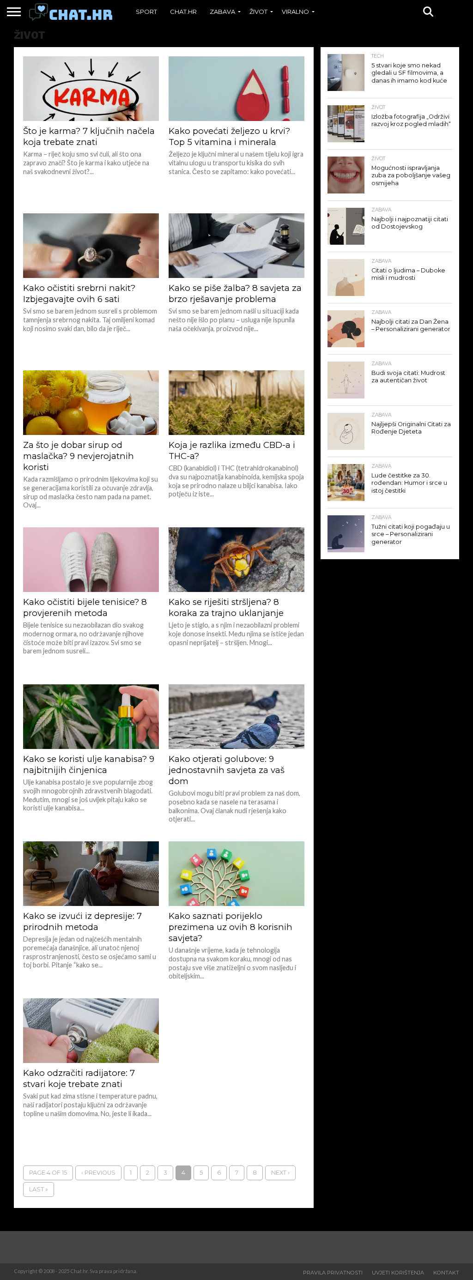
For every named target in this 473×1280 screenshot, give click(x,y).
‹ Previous (98, 1172)
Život (258, 11)
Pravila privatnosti (333, 1272)
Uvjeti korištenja (398, 1272)
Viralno (295, 11)
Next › (280, 1172)
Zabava (222, 11)
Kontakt (446, 1272)
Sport (146, 11)
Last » (38, 1189)
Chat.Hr (183, 11)
